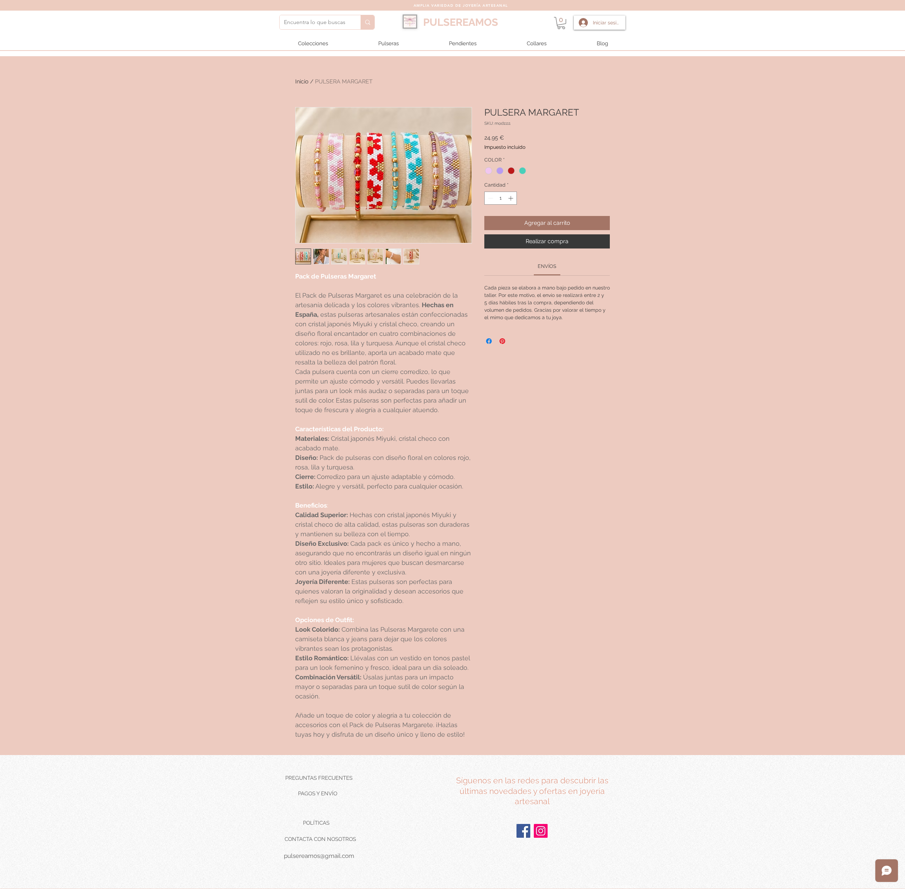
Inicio (302, 81)
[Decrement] (489, 198)
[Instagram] (541, 831)
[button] (561, 23)
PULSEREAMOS (460, 22)
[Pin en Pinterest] (502, 341)
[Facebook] (523, 831)
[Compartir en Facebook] (489, 341)
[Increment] (511, 198)
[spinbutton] (500, 198)
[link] (547, 266)
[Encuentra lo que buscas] (367, 22)
